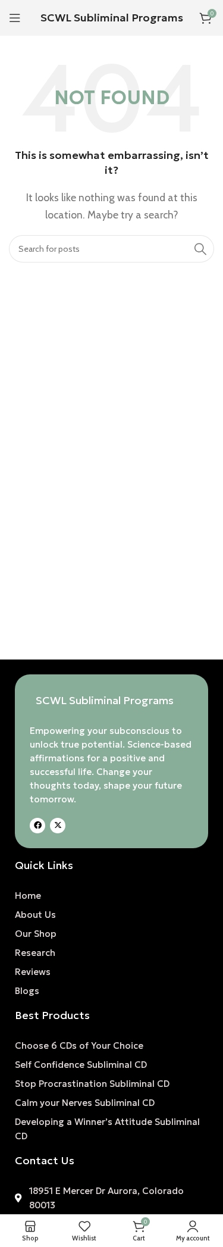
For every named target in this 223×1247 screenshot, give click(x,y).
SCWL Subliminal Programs (111, 17)
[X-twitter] (57, 825)
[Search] (200, 248)
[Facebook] (37, 825)
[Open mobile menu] (15, 18)
